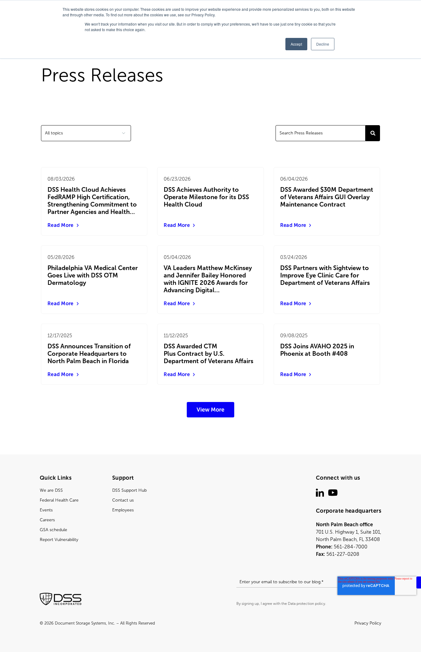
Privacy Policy (367, 623)
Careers (47, 520)
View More (210, 409)
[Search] (373, 133)
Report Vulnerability (59, 539)
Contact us (123, 500)
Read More (60, 225)
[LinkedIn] (320, 493)
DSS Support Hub (129, 490)
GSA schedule (53, 529)
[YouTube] (332, 492)
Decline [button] (322, 44)
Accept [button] (296, 44)
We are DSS (51, 490)
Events (46, 510)
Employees (123, 510)
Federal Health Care (59, 500)
